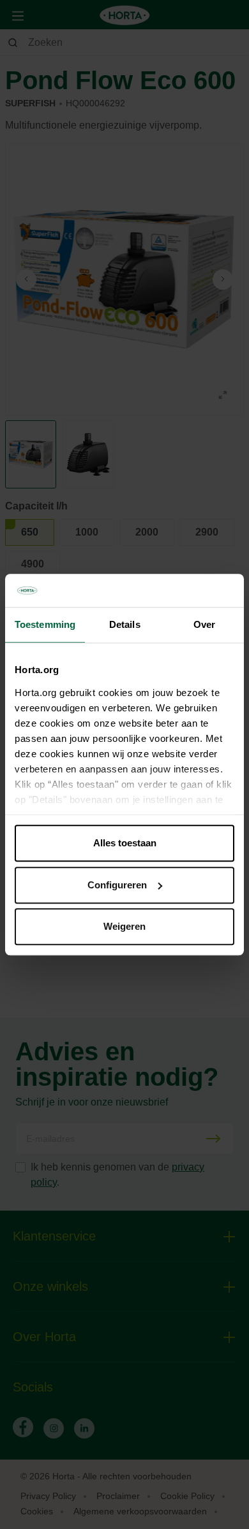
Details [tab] (124, 624)
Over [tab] (204, 624)
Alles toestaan (124, 842)
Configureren (117, 884)
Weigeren (124, 926)
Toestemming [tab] (45, 624)
